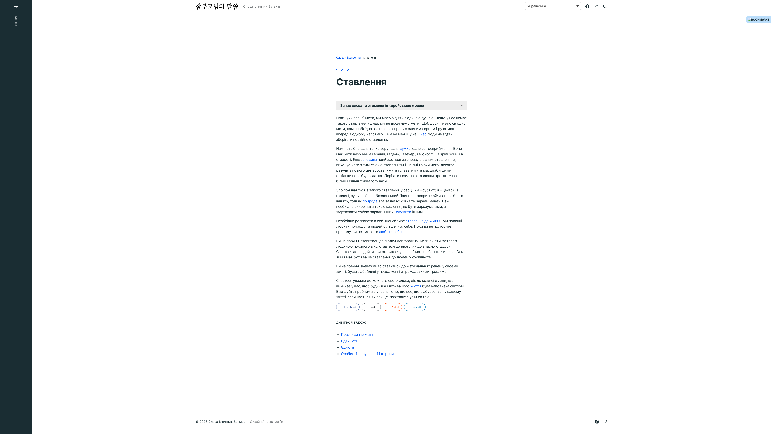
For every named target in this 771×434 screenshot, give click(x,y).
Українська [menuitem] (536, 6)
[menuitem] (553, 6)
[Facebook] (587, 6)
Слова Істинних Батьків (226, 422)
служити (403, 212)
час (423, 134)
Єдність (347, 347)
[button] (16, 217)
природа (370, 201)
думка (405, 148)
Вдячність (349, 341)
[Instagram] (596, 6)
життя (415, 286)
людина (370, 159)
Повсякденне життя (358, 334)
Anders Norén (272, 422)
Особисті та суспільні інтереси (367, 354)
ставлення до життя (423, 221)
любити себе (390, 232)
